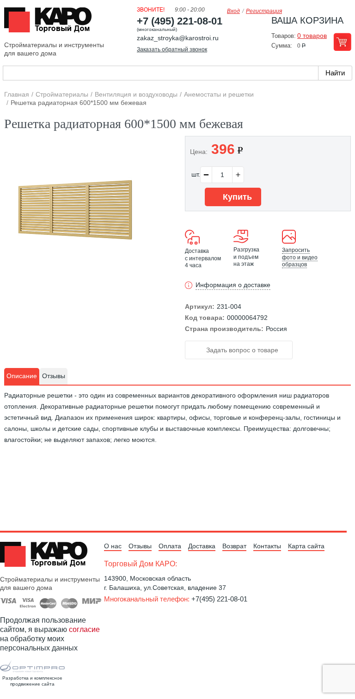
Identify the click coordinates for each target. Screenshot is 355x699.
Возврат (234, 546)
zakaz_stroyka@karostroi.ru (178, 38)
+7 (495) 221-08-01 (179, 21)
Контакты (267, 546)
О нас (113, 546)
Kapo (51, 22)
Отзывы (140, 546)
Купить (236, 197)
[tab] (21, 376)
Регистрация (264, 11)
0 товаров (312, 35)
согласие (84, 629)
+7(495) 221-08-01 (219, 599)
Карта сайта (306, 546)
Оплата (170, 546)
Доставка (201, 546)
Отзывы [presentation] (53, 376)
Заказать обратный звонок (172, 49)
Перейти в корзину (342, 42)
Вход (233, 11)
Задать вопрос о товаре (241, 350)
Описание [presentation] (21, 376)
